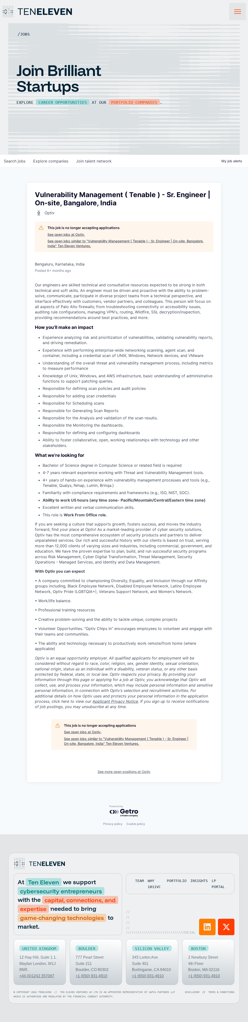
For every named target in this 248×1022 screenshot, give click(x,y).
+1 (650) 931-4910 (91, 976)
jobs (14, 161)
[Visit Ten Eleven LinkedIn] (207, 927)
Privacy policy (113, 824)
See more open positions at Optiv (124, 772)
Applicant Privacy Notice (115, 701)
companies (50, 161)
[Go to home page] (39, 863)
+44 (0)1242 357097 (36, 976)
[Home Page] (43, 11)
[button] (237, 11)
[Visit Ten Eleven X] (226, 927)
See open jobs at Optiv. (66, 234)
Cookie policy (135, 824)
